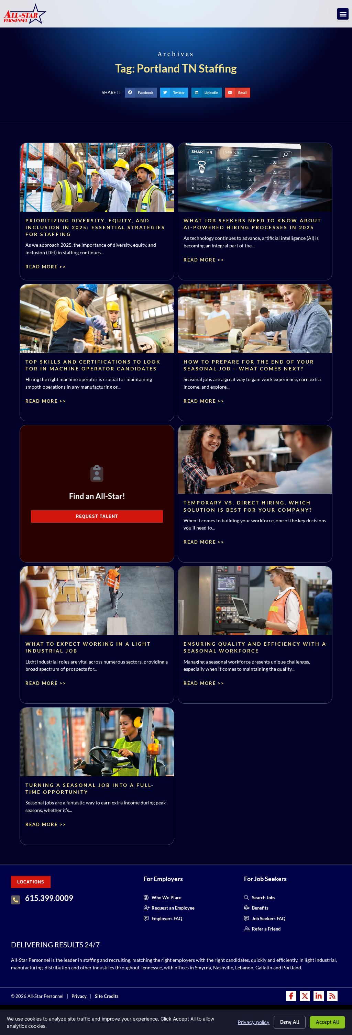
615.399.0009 (49, 898)
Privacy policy (254, 1022)
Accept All (327, 1022)
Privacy (79, 996)
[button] (343, 14)
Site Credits (107, 996)
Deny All (289, 1022)
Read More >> (45, 266)
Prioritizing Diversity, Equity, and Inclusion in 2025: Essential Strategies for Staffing (95, 227)
